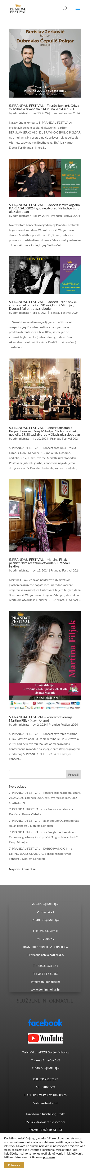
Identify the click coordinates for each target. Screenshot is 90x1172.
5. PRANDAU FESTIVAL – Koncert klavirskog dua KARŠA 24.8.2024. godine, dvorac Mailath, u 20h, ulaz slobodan (44, 208)
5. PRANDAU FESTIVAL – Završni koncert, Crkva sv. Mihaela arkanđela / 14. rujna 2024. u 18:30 (44, 107)
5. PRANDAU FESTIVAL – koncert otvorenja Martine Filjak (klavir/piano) (40, 718)
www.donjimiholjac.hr (45, 989)
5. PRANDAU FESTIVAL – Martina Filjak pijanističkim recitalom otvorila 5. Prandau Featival (39, 562)
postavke (49, 1157)
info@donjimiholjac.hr (45, 981)
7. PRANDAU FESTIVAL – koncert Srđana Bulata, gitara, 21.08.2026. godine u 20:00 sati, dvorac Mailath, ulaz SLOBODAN (45, 797)
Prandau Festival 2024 (65, 113)
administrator (22, 113)
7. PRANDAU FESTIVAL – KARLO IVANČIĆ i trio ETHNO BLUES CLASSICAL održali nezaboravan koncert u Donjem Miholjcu (40, 853)
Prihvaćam (14, 1165)
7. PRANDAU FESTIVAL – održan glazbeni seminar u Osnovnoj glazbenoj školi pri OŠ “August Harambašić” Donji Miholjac (43, 837)
